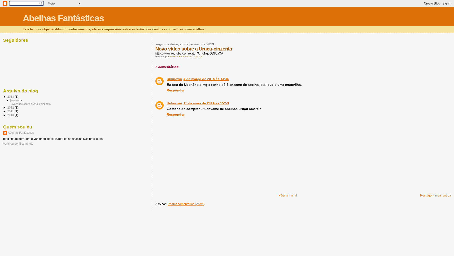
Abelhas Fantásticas (63, 18)
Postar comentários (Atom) (186, 204)
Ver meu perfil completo (18, 143)
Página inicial (288, 195)
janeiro (14, 100)
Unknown (174, 79)
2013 (11, 96)
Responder (175, 90)
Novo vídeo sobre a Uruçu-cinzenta (30, 103)
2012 (11, 107)
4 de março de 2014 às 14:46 (206, 79)
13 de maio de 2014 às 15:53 (206, 103)
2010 (11, 115)
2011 (11, 111)
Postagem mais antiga (435, 195)
